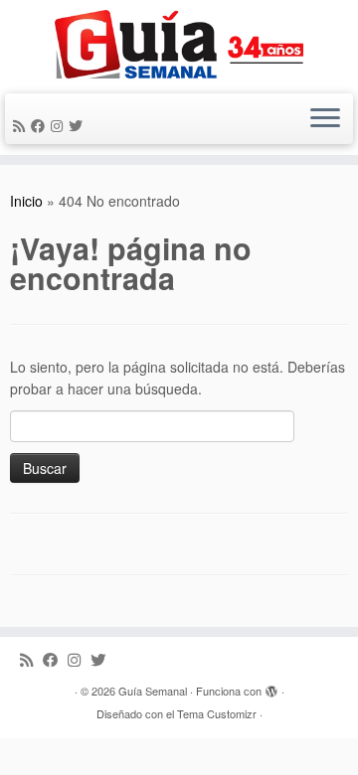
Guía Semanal (152, 690)
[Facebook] (41, 125)
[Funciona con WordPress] (271, 687)
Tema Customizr (217, 713)
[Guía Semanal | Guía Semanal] (179, 44)
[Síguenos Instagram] (60, 125)
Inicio (26, 201)
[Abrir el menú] (325, 119)
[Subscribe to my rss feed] (22, 125)
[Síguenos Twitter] (79, 125)
